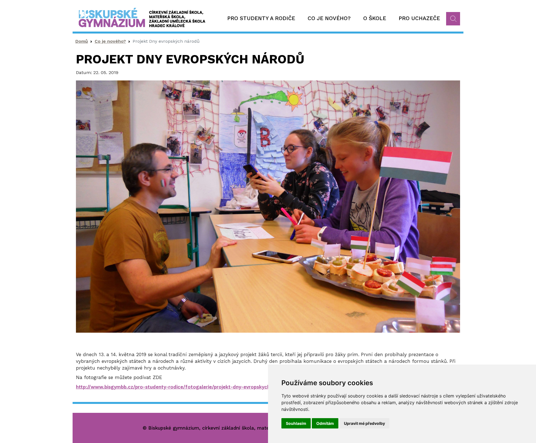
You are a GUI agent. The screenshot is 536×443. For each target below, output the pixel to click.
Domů (81, 41)
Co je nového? (329, 18)
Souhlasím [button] (296, 423)
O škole (374, 18)
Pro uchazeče (419, 18)
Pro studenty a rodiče (261, 18)
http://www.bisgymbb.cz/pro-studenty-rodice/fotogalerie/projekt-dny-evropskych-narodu (182, 387)
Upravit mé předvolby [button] (364, 423)
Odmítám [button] (325, 423)
